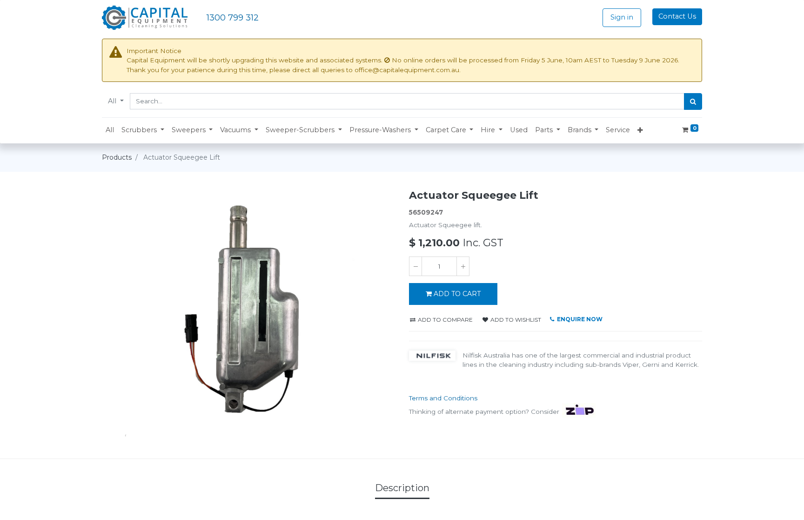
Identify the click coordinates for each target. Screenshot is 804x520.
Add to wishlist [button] (515, 319)
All (113, 101)
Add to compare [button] (444, 319)
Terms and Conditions (443, 398)
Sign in (621, 17)
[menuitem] (110, 130)
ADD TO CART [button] (457, 294)
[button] (143, 130)
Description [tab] (402, 487)
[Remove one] (415, 266)
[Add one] (463, 266)
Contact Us (677, 16)
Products (117, 157)
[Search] (693, 101)
